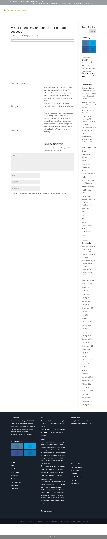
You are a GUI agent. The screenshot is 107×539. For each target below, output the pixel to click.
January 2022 (86, 325)
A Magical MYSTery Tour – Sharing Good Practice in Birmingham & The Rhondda (89, 107)
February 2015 (87, 384)
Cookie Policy (75, 473)
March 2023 (86, 294)
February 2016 (87, 373)
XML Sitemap (75, 483)
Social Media (86, 232)
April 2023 (85, 291)
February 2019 (87, 360)
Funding (84, 160)
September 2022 (87, 308)
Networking (85, 208)
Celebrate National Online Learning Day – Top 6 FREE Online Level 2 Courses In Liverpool (89, 93)
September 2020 (87, 346)
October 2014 (86, 387)
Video (83, 235)
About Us (13, 469)
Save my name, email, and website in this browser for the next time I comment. (40, 193)
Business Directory (53, 15)
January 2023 (86, 298)
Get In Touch (89, 15)
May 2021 (85, 332)
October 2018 (86, 363)
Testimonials (71, 10)
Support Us (33, 20)
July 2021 (85, 329)
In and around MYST (89, 173)
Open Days (32, 36)
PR (83, 219)
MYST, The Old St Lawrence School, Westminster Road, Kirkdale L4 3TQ (68, 4)
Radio (84, 222)
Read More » (46, 463)
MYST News (33, 15)
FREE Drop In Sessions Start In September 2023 (87, 139)
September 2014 (87, 391)
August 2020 (86, 349)
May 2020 (85, 356)
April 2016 (85, 370)
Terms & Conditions (76, 467)
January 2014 (86, 405)
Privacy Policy (75, 470)
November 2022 (87, 301)
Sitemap (73, 480)
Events (84, 10)
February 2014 (87, 401)
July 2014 (85, 394)
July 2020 (85, 353)
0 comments (41, 36)
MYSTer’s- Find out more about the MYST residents (88, 202)
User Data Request (76, 477)
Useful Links (71, 15)
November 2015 (87, 380)
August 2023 (86, 287)
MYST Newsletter (88, 186)
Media (84, 177)
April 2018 (85, 367)
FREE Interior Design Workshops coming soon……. (89, 130)
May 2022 (85, 315)
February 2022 (87, 322)
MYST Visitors (87, 196)
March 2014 (86, 398)
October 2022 (86, 304)
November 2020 (87, 339)
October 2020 (86, 342)
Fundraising (86, 164)
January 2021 (86, 336)
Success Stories (54, 10)
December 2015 (87, 377)
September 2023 (87, 284)
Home (30, 10)
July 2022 (85, 311)
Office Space (86, 212)
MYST (15, 36)
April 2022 (85, 318)
